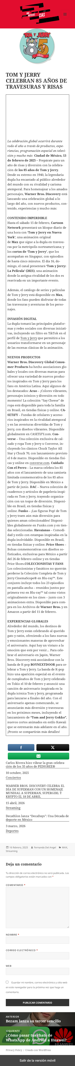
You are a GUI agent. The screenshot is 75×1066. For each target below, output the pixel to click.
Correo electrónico (22, 950)
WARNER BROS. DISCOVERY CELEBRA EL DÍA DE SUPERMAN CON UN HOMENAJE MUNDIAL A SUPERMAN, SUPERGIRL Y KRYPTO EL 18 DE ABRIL (35, 791)
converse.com (39, 463)
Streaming (13, 808)
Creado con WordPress (38, 1050)
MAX (64, 847)
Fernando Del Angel (45, 847)
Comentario (16, 885)
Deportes (12, 831)
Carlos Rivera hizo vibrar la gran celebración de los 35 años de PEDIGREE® (35, 764)
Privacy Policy (14, 1050)
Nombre (12, 934)
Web (8, 966)
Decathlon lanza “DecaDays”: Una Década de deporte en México (37, 818)
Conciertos (13, 777)
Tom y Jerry (28, 338)
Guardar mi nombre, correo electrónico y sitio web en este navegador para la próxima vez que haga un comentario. (36, 987)
